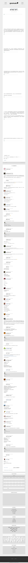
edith (7, 209)
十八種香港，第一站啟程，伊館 (14, 529)
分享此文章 (5, 160)
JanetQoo (7, 399)
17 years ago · (7, 179)
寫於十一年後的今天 (14, 531)
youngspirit (8, 348)
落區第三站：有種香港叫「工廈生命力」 (14, 528)
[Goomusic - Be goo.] (14, 4)
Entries (14, 519)
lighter (7, 379)
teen (7, 459)
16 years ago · (7, 168)
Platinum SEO (13, 562)
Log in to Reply (11, 168)
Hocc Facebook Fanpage (14, 510)
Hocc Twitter (14, 512)
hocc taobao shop (14, 511)
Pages (12, 548)
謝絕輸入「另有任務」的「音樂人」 (14, 530)
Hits (13, 548)
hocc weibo (14, 513)
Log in (14, 518)
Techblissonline (17, 562)
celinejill (7, 204)
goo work (16, 8)
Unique (16, 548)
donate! (6, 2)
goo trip (14, 8)
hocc (4, 223)
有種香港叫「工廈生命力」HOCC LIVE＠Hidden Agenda (14, 527)
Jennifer (7, 299)
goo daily (11, 8)
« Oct (7, 488)
